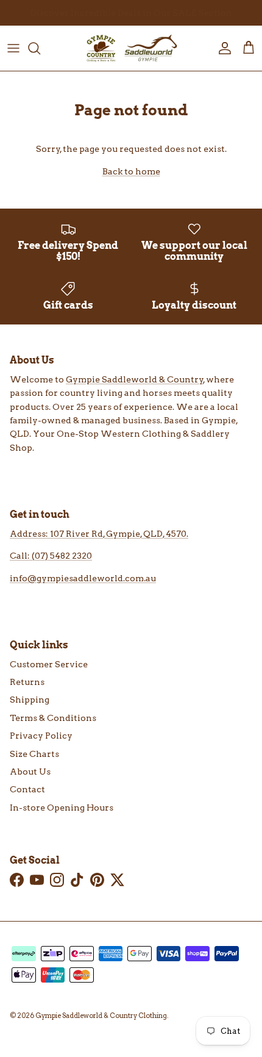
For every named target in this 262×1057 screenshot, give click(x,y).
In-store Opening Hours (61, 807)
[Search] (40, 48)
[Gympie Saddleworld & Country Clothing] (131, 48)
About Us (30, 771)
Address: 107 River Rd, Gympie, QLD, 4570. (99, 534)
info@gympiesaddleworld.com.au (83, 578)
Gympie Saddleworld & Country (135, 379)
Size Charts (34, 754)
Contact (27, 789)
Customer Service (49, 664)
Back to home (131, 171)
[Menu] (13, 48)
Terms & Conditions (53, 718)
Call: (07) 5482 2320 (51, 556)
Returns (27, 682)
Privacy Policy (41, 735)
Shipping (29, 699)
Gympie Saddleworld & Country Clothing (101, 1015)
